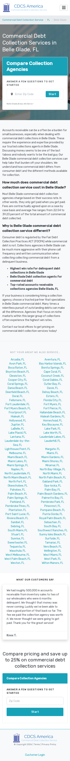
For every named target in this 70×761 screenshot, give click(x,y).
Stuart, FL (17, 534)
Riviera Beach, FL (17, 518)
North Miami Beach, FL (17, 477)
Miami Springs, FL (17, 465)
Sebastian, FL (52, 522)
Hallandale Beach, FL (52, 412)
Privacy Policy (48, 744)
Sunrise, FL (17, 538)
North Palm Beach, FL (52, 477)
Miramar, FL (53, 465)
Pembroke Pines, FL (17, 506)
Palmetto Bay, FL (52, 498)
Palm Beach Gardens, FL (53, 493)
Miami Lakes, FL (17, 461)
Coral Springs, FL (17, 384)
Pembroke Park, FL (52, 502)
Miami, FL (52, 453)
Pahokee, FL (17, 489)
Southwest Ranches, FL (52, 530)
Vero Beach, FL (52, 546)
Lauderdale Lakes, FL (52, 437)
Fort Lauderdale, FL (18, 404)
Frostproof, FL (17, 412)
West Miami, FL (52, 554)
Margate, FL (52, 449)
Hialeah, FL (17, 416)
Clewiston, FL (17, 375)
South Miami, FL (17, 530)
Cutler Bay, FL (52, 384)
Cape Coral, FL (52, 371)
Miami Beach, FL (17, 457)
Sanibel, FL (17, 522)
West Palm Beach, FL (17, 559)
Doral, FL (17, 396)
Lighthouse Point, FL (17, 449)
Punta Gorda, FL (53, 514)
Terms (37, 744)
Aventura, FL (52, 359)
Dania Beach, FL (17, 388)
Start (52, 94)
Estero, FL (52, 396)
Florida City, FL (53, 400)
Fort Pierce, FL (53, 408)
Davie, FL (52, 388)
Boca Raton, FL (17, 367)
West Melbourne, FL (18, 554)
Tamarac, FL (52, 542)
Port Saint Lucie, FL (17, 514)
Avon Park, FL (17, 363)
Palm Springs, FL (17, 498)
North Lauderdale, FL (17, 473)
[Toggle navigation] (64, 8)
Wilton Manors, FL (52, 563)
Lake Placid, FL (18, 432)
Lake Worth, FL (53, 432)
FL (48, 20)
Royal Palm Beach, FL (52, 518)
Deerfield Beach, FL (17, 392)
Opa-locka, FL (52, 485)
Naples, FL (17, 469)
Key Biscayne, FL (52, 424)
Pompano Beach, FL (52, 510)
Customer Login (35, 755)
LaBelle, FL (17, 428)
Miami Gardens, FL (52, 457)
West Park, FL (52, 559)
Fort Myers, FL (52, 404)
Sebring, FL (17, 526)
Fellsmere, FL (17, 400)
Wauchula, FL (18, 550)
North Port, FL (17, 481)
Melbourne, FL (17, 453)
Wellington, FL (52, 550)
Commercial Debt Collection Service (22, 20)
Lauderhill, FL (52, 441)
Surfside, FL (52, 538)
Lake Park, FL (53, 428)
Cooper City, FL (17, 380)
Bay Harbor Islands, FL (52, 363)
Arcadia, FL (17, 359)
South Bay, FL (52, 526)
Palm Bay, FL (52, 489)
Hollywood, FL (17, 420)
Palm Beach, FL (17, 493)
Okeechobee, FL (17, 485)
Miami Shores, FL (52, 461)
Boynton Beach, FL (17, 371)
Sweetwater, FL (17, 542)
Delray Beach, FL (52, 392)
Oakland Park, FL (52, 481)
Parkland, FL (17, 502)
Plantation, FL (17, 510)
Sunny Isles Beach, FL (52, 534)
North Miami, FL (52, 473)
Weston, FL (17, 563)
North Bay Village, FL (52, 469)
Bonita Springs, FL (52, 367)
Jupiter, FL (17, 424)
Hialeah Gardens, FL (52, 416)
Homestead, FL (52, 420)
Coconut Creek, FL (52, 375)
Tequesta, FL (18, 546)
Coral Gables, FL (52, 380)
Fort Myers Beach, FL (17, 408)
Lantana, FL (17, 437)
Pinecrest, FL (52, 506)
